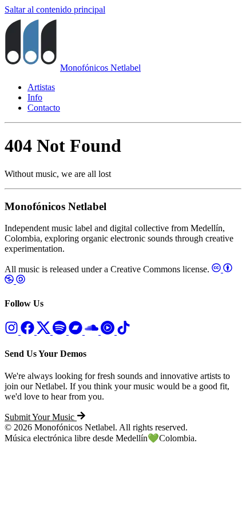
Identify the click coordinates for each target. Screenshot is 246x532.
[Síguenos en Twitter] (45, 331)
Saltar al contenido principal (55, 9)
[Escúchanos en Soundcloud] (93, 331)
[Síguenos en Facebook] (29, 331)
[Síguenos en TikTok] (123, 331)
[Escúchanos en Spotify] (61, 331)
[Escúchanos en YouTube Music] (109, 331)
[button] (45, 417)
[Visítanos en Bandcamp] (77, 331)
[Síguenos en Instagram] (13, 331)
